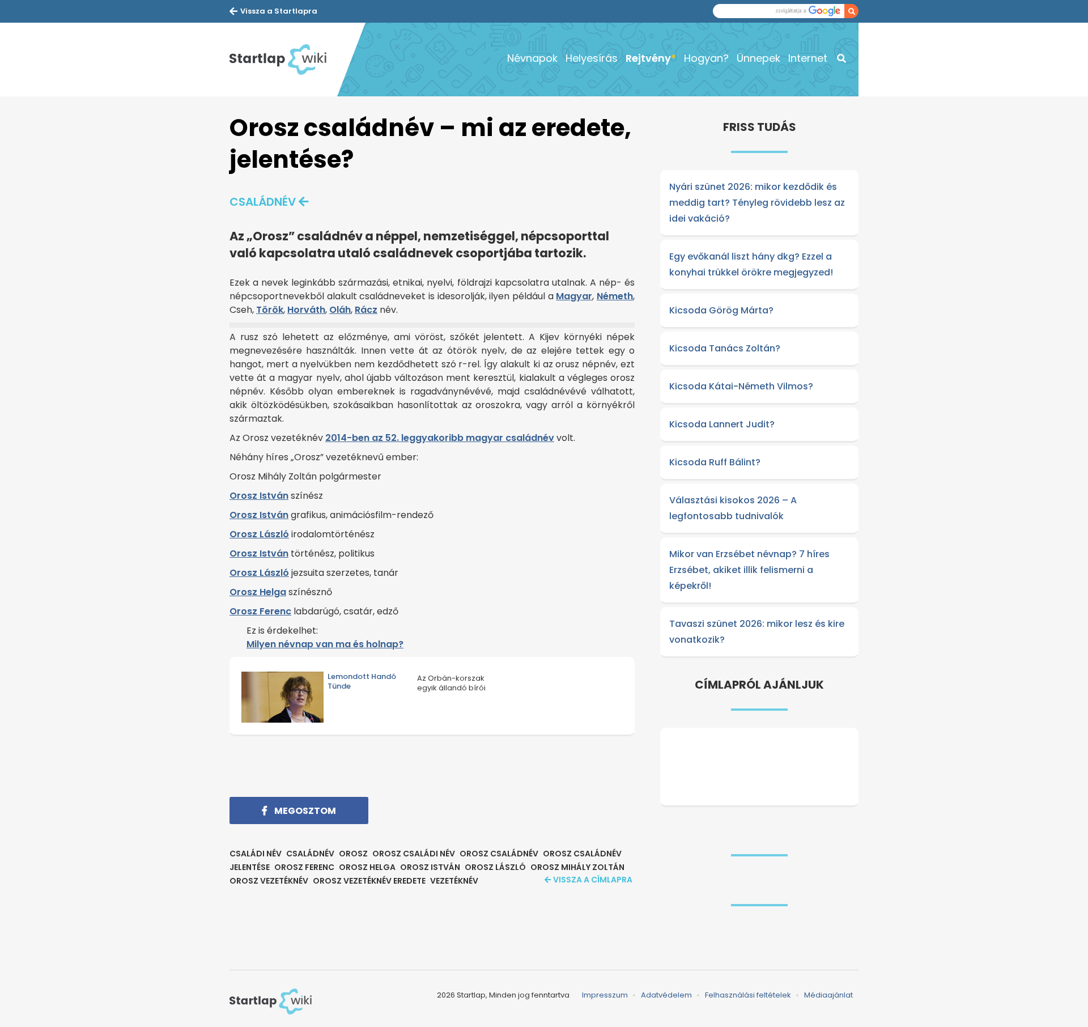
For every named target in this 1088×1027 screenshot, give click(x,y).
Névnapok (532, 58)
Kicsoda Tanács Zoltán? (724, 348)
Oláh (340, 309)
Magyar (574, 296)
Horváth (306, 309)
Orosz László (259, 534)
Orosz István (259, 495)
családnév (263, 202)
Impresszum (605, 995)
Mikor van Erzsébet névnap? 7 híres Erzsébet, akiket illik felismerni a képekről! (749, 570)
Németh (615, 296)
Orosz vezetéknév (269, 880)
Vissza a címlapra (592, 879)
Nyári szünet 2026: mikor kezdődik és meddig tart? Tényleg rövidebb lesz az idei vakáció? (757, 202)
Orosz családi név (413, 853)
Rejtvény (648, 58)
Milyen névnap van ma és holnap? (324, 644)
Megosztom (304, 810)
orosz (353, 853)
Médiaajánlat (828, 995)
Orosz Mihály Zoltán (577, 867)
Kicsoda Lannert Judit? (722, 424)
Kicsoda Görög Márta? (721, 310)
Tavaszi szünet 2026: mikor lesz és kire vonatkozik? (756, 631)
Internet (807, 58)
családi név (256, 853)
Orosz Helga (258, 592)
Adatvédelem (666, 995)
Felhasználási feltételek (748, 995)
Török (269, 309)
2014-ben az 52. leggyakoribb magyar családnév (439, 437)
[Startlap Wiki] (283, 59)
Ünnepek (758, 58)
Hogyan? (706, 58)
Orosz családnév (499, 853)
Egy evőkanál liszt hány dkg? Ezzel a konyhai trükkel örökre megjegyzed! (751, 264)
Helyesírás (592, 58)
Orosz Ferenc (260, 611)
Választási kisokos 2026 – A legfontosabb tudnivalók (733, 508)
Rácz (366, 309)
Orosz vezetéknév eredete (369, 880)
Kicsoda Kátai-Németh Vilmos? (741, 386)
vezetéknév (454, 880)
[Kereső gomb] (851, 11)
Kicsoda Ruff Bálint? (714, 462)
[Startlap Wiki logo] (271, 1001)
